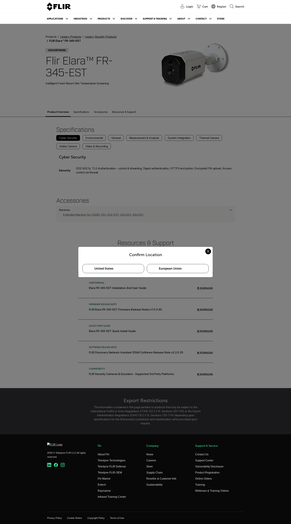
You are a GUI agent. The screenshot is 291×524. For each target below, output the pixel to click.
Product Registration (207, 472)
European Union (170, 268)
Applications (55, 19)
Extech (102, 484)
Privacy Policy (54, 518)
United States (103, 268)
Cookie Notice (74, 518)
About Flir (103, 454)
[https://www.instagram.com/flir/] (63, 465)
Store (220, 19)
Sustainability (154, 484)
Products (104, 19)
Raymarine (104, 490)
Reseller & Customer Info (161, 478)
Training (200, 484)
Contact (201, 19)
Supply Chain (154, 472)
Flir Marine (104, 478)
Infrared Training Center (112, 496)
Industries (80, 19)
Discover (126, 19)
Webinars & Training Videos (212, 490)
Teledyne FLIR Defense (112, 466)
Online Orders (203, 478)
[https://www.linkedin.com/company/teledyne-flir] (49, 465)
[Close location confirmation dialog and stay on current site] (208, 251)
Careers (151, 460)
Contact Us (201, 454)
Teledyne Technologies (111, 460)
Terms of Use (117, 518)
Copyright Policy (96, 518)
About (181, 19)
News (149, 454)
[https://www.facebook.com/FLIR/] (56, 465)
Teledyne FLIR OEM (110, 472)
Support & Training (155, 19)
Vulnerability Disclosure (209, 466)
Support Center (204, 460)
